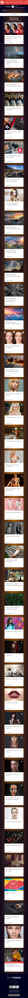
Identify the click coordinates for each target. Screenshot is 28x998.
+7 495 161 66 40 (14, 991)
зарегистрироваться (20, 7)
